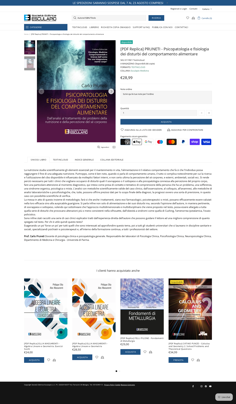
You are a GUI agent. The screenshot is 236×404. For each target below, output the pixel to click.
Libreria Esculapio (40, 18)
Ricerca (156, 17)
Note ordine (126, 89)
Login (184, 8)
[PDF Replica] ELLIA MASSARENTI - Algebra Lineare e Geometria (90, 345)
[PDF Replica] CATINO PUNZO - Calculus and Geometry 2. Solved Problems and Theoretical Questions (189, 346)
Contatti (193, 8)
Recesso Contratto (128, 385)
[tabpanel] (46, 323)
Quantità (124, 108)
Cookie (117, 385)
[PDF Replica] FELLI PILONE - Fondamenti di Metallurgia (142, 339)
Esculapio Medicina (140, 70)
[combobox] (109, 18)
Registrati (174, 8)
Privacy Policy (109, 385)
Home (26, 34)
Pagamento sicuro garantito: (134, 136)
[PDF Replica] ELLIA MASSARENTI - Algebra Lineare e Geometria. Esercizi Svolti (43, 346)
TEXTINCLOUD (138, 67)
